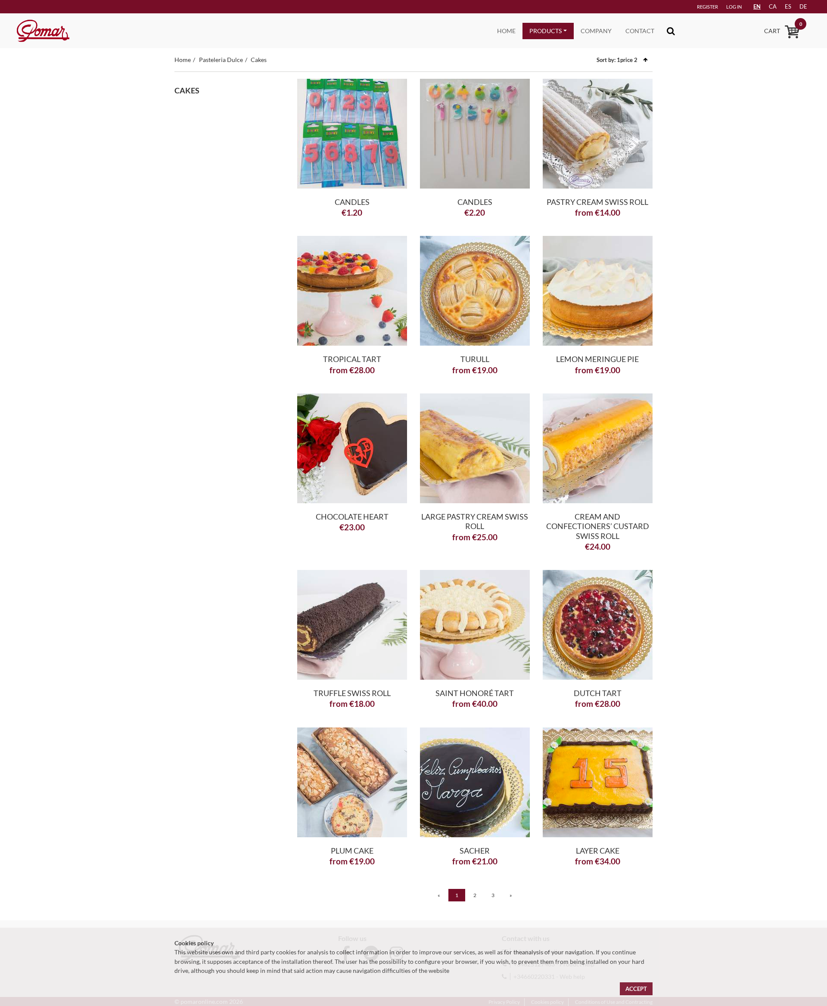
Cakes (259, 59)
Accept (636, 988)
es (788, 6)
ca (773, 6)
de (803, 6)
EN (757, 6)
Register (707, 6)
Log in (734, 6)
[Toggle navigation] (671, 30)
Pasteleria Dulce (221, 59)
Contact (639, 30)
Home (506, 30)
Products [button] (545, 30)
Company (596, 30)
